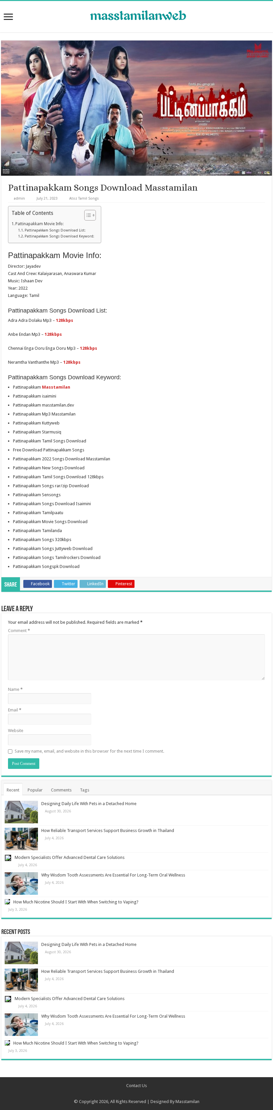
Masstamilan (187, 1101)
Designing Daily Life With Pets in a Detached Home (88, 803)
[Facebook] (127, 1094)
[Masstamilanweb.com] (136, 16)
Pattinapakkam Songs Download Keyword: (59, 236)
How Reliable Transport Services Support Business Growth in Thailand (107, 830)
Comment (19, 630)
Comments (61, 789)
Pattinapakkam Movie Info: (39, 224)
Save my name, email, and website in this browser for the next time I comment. (89, 751)
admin (19, 198)
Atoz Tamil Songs (84, 198)
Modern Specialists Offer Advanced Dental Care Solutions (70, 857)
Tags (84, 789)
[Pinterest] (139, 1094)
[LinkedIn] (145, 1094)
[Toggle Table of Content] (86, 215)
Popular (35, 789)
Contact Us (136, 1085)
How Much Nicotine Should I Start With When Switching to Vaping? (75, 901)
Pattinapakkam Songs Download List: (55, 230)
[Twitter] (133, 1094)
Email (14, 709)
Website (15, 730)
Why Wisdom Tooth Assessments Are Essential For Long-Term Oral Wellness (113, 875)
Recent (13, 789)
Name (15, 689)
